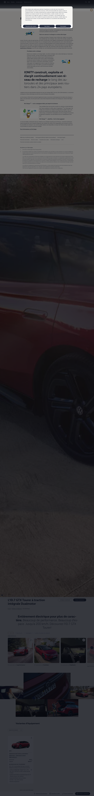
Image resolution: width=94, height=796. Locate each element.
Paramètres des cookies (31, 26)
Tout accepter (63, 26)
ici (31, 20)
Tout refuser (47, 26)
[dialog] (47, 398)
